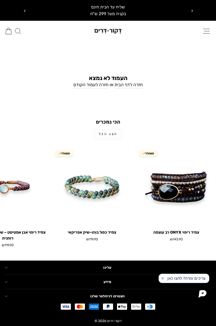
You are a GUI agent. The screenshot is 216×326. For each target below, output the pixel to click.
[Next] (191, 10)
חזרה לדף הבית (128, 84)
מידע (107, 282)
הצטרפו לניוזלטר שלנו (107, 296)
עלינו (107, 267)
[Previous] (24, 10)
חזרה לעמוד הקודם (91, 84)
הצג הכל (108, 134)
